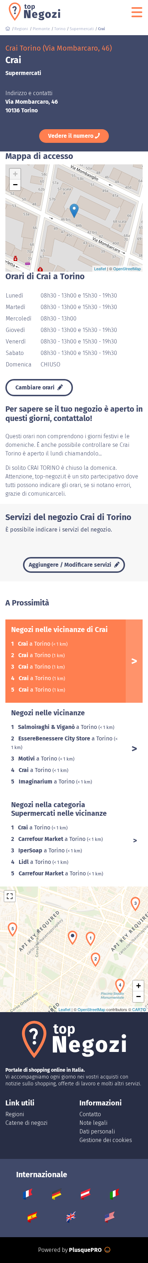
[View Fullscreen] (9, 896)
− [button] (15, 184)
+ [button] (15, 173)
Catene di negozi (26, 1122)
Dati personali (97, 1131)
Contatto (90, 1114)
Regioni (14, 1114)
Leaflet (100, 268)
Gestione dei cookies (105, 1140)
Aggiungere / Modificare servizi (71, 564)
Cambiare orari (35, 387)
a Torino (35, 643)
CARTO (139, 1009)
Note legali (93, 1122)
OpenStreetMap (127, 268)
